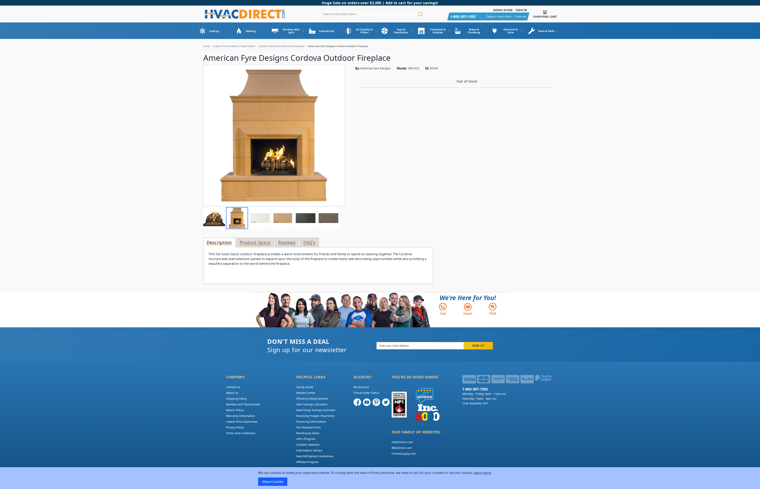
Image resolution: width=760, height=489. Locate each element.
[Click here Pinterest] (376, 402)
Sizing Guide (503, 10)
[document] (380, 478)
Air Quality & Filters (364, 31)
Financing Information (311, 421)
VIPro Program (306, 439)
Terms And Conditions (241, 433)
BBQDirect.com (402, 448)
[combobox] (374, 14)
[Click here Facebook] (357, 402)
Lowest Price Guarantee (242, 421)
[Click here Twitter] (386, 402)
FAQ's (309, 242)
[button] (214, 218)
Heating (251, 31)
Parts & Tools (546, 31)
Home (206, 46)
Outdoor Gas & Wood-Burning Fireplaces (281, 46)
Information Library (309, 450)
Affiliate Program (307, 462)
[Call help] (443, 308)
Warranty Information (240, 416)
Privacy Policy (235, 427)
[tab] (219, 242)
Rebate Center (305, 393)
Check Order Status (366, 393)
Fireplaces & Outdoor (437, 31)
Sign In (521, 10)
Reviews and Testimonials (243, 404)
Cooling (214, 31)
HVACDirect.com (402, 442)
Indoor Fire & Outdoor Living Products (235, 46)
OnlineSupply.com (404, 453)
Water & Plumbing (474, 31)
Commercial (326, 31)
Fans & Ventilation (401, 31)
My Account (361, 387)
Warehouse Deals (307, 433)
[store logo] (244, 14)
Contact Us (233, 387)
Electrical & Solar (510, 31)
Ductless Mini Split (291, 31)
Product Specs (255, 242)
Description (219, 242)
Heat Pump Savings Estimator (316, 410)
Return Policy (235, 410)
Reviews (287, 242)
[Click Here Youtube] (367, 402)
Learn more (482, 473)
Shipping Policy (236, 398)
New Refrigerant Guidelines (314, 456)
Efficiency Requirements (312, 398)
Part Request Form (308, 427)
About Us (232, 393)
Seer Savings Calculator (312, 404)
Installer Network (307, 444)
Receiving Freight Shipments (315, 416)
